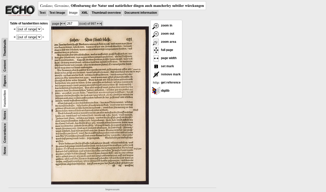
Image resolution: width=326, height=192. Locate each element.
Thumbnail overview (106, 13)
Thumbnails (5, 47)
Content (5, 66)
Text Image (57, 13)
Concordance (5, 133)
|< (61, 23)
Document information (141, 13)
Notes (5, 115)
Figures (5, 80)
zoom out (167, 33)
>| (100, 23)
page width (168, 58)
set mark (167, 66)
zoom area (168, 42)
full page (166, 50)
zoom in (166, 25)
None (5, 150)
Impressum (112, 189)
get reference (170, 82)
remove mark (170, 74)
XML (85, 13)
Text (42, 13)
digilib (164, 90)
